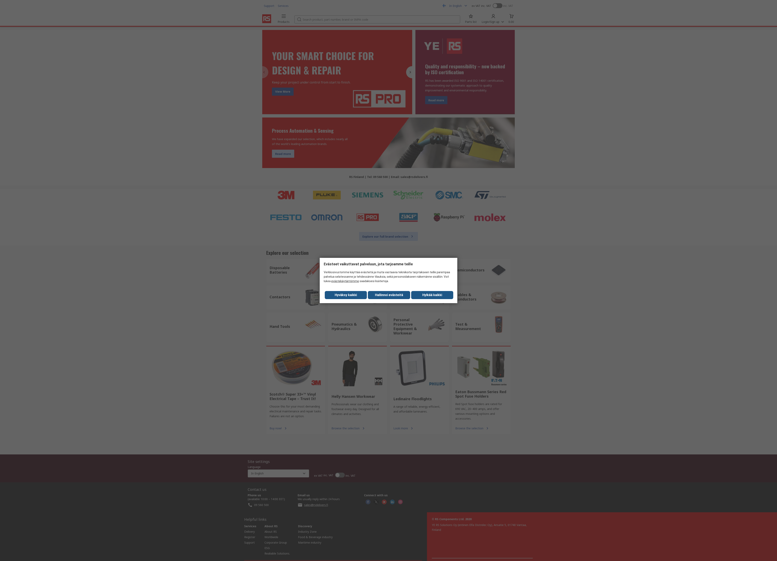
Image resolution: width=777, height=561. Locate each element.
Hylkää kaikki (432, 295)
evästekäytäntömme (345, 281)
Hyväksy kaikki (346, 295)
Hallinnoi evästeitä (389, 295)
